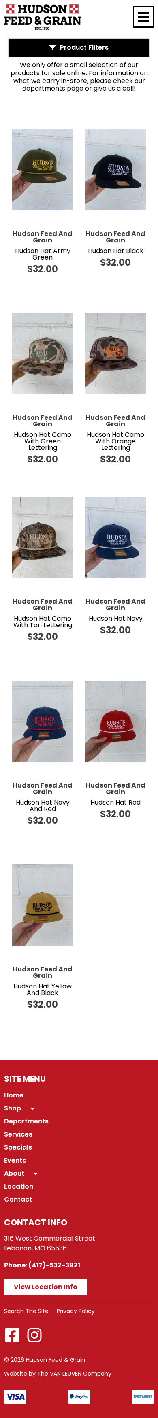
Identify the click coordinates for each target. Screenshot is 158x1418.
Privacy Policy (76, 1311)
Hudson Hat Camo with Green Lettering (42, 441)
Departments (26, 1121)
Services (18, 1134)
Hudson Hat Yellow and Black (42, 989)
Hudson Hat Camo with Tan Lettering (42, 622)
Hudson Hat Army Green (42, 254)
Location (18, 1186)
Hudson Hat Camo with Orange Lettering (115, 441)
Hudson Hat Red (115, 802)
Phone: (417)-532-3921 (42, 1265)
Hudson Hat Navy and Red (43, 806)
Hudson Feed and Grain (43, 237)
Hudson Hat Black (115, 250)
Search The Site (26, 1311)
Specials (18, 1147)
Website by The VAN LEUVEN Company (57, 1374)
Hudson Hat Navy (116, 618)
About (14, 1173)
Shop (12, 1108)
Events (15, 1160)
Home (13, 1095)
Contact (18, 1199)
